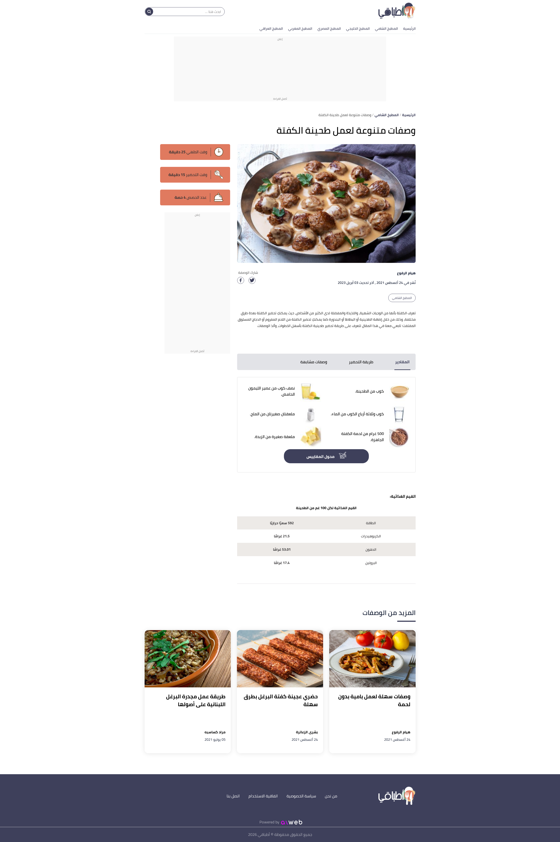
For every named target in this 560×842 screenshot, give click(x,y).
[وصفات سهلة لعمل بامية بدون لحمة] (372, 659)
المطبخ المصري (329, 28)
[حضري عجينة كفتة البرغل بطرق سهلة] (280, 659)
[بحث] (149, 12)
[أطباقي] (396, 11)
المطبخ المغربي (300, 28)
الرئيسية (409, 28)
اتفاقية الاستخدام (263, 796)
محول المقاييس (320, 456)
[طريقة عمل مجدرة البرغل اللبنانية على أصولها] (188, 659)
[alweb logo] (291, 822)
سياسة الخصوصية (301, 796)
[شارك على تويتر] (252, 280)
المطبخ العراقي (271, 28)
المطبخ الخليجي (358, 28)
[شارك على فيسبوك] (240, 280)
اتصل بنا (233, 796)
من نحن (331, 796)
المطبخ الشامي (386, 28)
